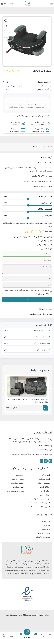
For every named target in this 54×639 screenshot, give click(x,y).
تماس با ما (46, 521)
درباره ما (47, 525)
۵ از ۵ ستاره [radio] (24, 231)
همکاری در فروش (17, 479)
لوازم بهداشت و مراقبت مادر (39, 503)
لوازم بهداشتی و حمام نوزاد (40, 507)
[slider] (28, 199)
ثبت (27, 299)
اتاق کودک (46, 475)
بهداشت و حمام (44, 483)
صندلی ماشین (18, 85)
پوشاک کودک (45, 487)
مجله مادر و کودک (43, 537)
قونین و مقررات (18, 487)
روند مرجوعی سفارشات (15, 491)
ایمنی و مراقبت (44, 479)
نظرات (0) (36, 146)
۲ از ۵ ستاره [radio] (36, 231)
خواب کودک (45, 491)
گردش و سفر (7, 85)
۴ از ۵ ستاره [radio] (28, 231)
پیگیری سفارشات (17, 483)
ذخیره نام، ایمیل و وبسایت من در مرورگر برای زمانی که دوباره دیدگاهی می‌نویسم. (27, 292)
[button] (51, 3)
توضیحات (47, 146)
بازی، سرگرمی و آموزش (41, 499)
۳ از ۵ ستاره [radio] (32, 231)
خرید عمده (20, 475)
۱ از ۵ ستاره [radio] (39, 231)
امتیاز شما (47, 231)
